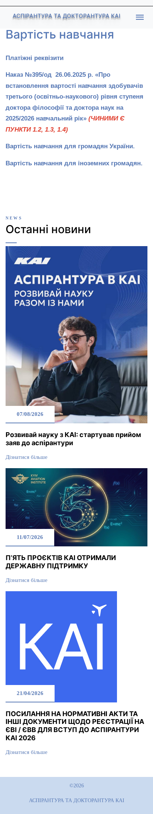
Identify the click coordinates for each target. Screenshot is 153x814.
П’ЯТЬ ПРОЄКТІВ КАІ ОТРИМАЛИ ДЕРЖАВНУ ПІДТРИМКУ (61, 562)
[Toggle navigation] (140, 17)
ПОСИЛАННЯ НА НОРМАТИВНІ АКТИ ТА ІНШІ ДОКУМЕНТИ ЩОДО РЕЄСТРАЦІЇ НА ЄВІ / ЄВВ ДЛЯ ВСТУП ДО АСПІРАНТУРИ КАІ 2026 (75, 726)
